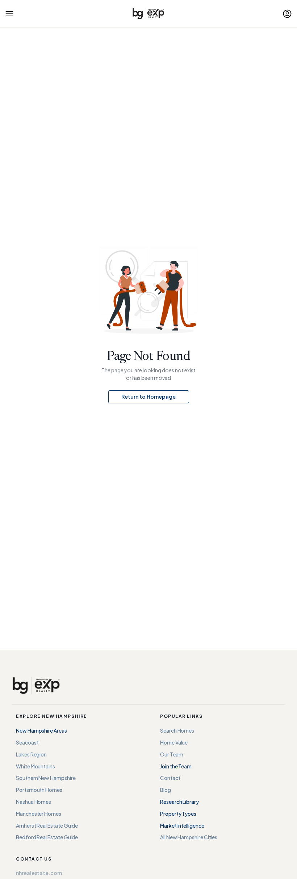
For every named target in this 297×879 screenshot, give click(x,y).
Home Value (174, 742)
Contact (170, 778)
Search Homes (177, 730)
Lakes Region (31, 754)
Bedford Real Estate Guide (47, 837)
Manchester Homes (38, 813)
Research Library (179, 801)
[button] (9, 13)
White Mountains (35, 766)
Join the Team (176, 766)
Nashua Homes (33, 801)
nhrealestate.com (39, 873)
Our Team (171, 754)
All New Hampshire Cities (188, 837)
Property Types (178, 813)
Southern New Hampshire (45, 778)
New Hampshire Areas (41, 730)
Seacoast (27, 742)
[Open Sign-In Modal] (287, 14)
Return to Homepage (148, 396)
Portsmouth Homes (39, 789)
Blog (165, 789)
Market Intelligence (182, 825)
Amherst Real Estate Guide (47, 825)
